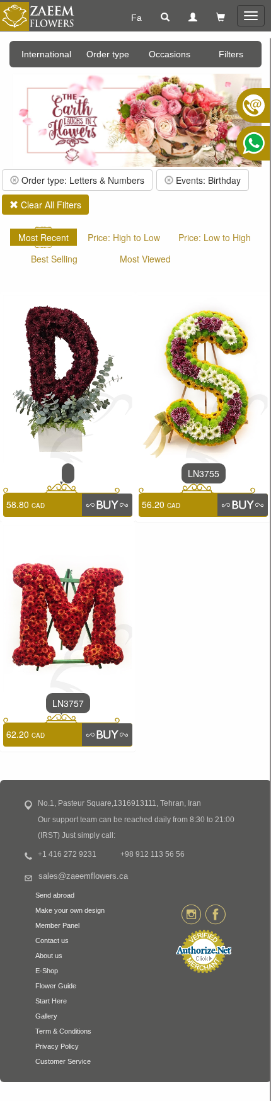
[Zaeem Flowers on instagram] (191, 914)
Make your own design (70, 910)
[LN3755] (203, 377)
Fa (136, 18)
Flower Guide (55, 986)
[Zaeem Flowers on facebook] (215, 914)
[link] (68, 473)
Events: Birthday (207, 180)
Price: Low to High (214, 237)
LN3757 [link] (68, 703)
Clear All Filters (49, 204)
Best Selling (54, 258)
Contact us (52, 940)
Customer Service (63, 1061)
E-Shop (46, 970)
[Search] (165, 17)
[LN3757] (67, 607)
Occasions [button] (169, 54)
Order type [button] (107, 54)
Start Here (51, 1001)
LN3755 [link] (203, 473)
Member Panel (57, 925)
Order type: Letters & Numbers (81, 180)
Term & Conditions (63, 1031)
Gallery (46, 1016)
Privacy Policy (57, 1046)
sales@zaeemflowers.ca (83, 876)
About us (48, 955)
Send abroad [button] (54, 895)
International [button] (46, 54)
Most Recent (43, 237)
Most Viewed (145, 258)
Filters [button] (231, 54)
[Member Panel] (192, 17)
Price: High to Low (124, 237)
